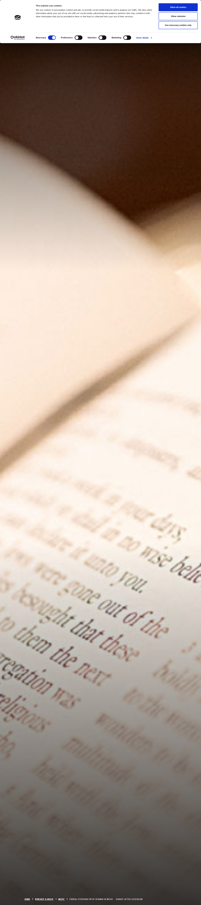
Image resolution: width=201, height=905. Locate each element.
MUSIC (61, 899)
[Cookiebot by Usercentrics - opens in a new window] (18, 38)
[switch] (78, 37)
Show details (142, 38)
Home (27, 899)
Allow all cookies (178, 7)
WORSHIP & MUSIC (44, 899)
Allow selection (178, 16)
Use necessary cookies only (178, 25)
